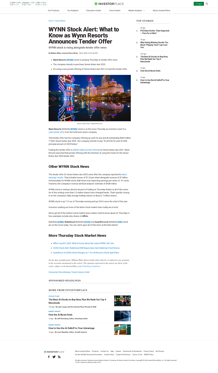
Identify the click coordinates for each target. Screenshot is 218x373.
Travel (74, 272)
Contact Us (104, 351)
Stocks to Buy (54, 296)
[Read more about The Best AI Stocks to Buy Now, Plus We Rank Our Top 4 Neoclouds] (122, 300)
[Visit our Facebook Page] (49, 357)
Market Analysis (135, 10)
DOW (13, 3)
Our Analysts (72, 10)
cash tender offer (56, 132)
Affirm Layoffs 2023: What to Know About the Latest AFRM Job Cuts (83, 243)
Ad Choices (160, 351)
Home (51, 21)
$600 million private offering (86, 150)
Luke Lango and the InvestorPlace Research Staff (77, 307)
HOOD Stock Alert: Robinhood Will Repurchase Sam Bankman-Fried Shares (86, 248)
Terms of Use (137, 355)
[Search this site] (206, 3)
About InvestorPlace (161, 10)
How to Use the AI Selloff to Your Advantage (72, 328)
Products (95, 351)
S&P (38, 3)
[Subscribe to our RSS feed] (59, 357)
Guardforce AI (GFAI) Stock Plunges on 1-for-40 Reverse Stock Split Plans (86, 252)
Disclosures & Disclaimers (132, 351)
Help (112, 351)
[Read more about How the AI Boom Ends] (122, 316)
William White (56, 53)
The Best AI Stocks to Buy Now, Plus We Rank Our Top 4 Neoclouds (154, 59)
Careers (118, 351)
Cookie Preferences (123, 355)
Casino (80, 272)
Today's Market (59, 21)
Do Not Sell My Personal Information (88, 355)
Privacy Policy (149, 351)
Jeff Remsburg (62, 319)
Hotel (86, 272)
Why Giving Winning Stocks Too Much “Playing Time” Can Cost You (154, 44)
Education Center (94, 10)
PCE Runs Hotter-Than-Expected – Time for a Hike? (154, 31)
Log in (200, 4)
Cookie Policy (109, 355)
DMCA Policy (149, 355)
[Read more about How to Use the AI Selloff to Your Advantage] (122, 329)
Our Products (53, 10)
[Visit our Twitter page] (54, 357)
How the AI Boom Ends (60, 314)
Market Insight (55, 311)
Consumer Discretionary (59, 272)
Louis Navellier (62, 332)
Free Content (114, 10)
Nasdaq (26, 3)
